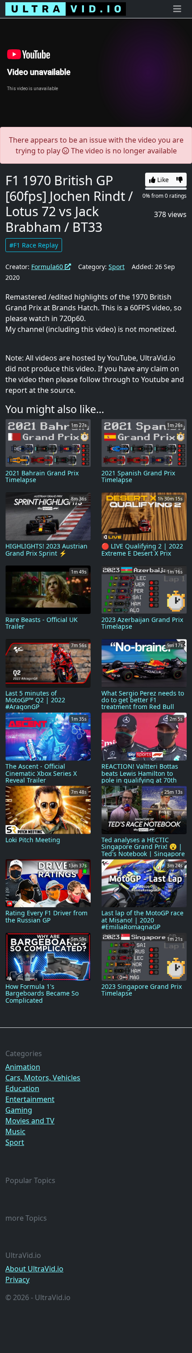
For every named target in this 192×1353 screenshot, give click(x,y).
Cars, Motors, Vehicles (42, 1078)
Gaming (18, 1110)
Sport (117, 266)
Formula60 (48, 266)
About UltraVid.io (34, 1269)
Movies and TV (29, 1121)
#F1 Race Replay (33, 245)
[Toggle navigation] (177, 9)
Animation (22, 1067)
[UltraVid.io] (65, 9)
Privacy (17, 1279)
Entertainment (29, 1099)
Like (162, 179)
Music (15, 1131)
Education (22, 1088)
